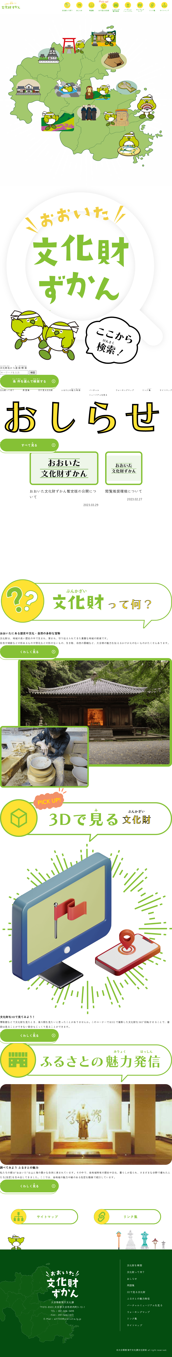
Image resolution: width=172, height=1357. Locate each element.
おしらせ (132, 1278)
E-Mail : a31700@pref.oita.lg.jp (62, 1318)
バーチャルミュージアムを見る (145, 1305)
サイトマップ (47, 1216)
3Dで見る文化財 (136, 1292)
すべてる (29, 444)
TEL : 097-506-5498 (62, 1310)
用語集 (131, 1285)
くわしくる (29, 651)
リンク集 (130, 1216)
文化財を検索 (134, 1265)
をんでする (29, 380)
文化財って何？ (136, 1272)
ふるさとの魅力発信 (138, 1298)
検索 (32, 372)
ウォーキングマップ (138, 1312)
